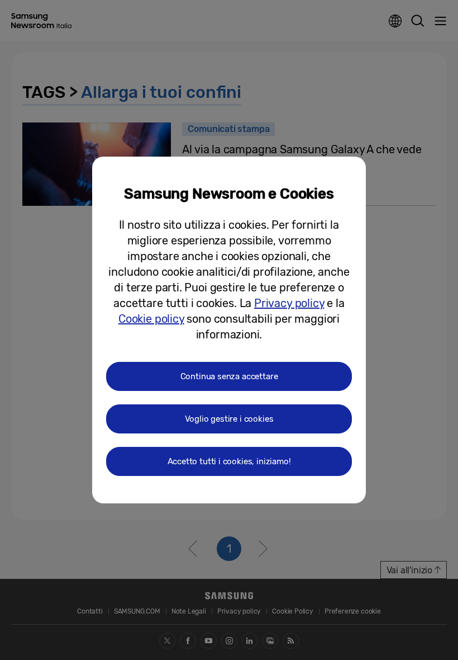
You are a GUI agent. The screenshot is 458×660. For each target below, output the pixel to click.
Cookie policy (151, 319)
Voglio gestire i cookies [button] (229, 419)
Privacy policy (289, 303)
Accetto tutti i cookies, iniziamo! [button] (229, 461)
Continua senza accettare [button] (229, 376)
